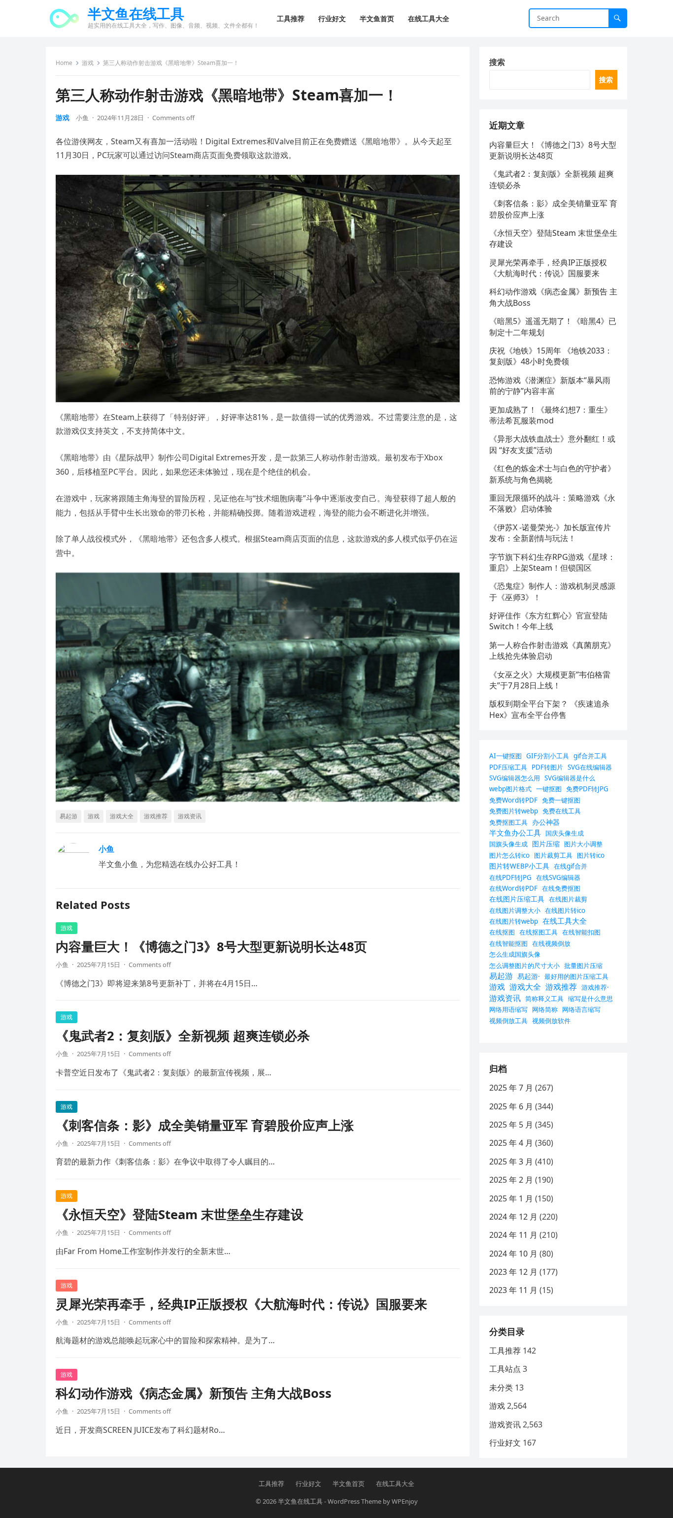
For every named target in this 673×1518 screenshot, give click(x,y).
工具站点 (505, 1368)
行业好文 (505, 1442)
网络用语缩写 (508, 1009)
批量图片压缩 (583, 965)
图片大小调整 (583, 844)
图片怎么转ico (509, 855)
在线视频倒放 (551, 943)
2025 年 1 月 (511, 1198)
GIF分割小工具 (547, 755)
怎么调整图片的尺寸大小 (524, 965)
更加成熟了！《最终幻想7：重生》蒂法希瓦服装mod (550, 415)
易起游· (528, 976)
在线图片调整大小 (514, 910)
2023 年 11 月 (513, 1290)
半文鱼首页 (349, 1483)
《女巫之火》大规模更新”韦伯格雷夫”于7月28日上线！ (549, 680)
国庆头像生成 (564, 833)
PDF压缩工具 (508, 767)
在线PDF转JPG (510, 877)
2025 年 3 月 (511, 1161)
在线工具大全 (564, 921)
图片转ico (591, 855)
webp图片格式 (510, 788)
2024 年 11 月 (513, 1234)
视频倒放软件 (551, 1020)
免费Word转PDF (513, 800)
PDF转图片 (547, 767)
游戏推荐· (595, 987)
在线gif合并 (570, 866)
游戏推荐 (156, 816)
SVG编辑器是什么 (569, 778)
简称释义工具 (544, 998)
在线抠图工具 (538, 932)
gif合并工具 (590, 755)
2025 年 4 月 (511, 1142)
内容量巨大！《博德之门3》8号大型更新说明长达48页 (211, 946)
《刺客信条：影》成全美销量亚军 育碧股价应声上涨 (205, 1125)
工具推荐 (505, 1350)
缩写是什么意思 (590, 998)
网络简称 (545, 1009)
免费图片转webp (513, 811)
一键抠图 (549, 788)
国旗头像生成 (508, 844)
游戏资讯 (190, 816)
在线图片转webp (513, 921)
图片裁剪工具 (553, 855)
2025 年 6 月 (511, 1106)
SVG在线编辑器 (590, 767)
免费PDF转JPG (587, 788)
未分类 (501, 1387)
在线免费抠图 (561, 888)
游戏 (88, 63)
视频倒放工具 (508, 1020)
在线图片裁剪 (568, 899)
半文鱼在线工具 (136, 13)
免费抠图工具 (508, 822)
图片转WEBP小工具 (519, 866)
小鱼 (82, 117)
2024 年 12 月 (513, 1216)
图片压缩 (546, 843)
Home (64, 63)
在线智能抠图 (508, 943)
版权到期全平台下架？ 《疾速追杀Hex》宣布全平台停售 (549, 709)
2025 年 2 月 (511, 1179)
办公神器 (546, 822)
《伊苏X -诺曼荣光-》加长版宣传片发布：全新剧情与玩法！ (550, 533)
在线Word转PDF (513, 888)
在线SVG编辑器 (558, 877)
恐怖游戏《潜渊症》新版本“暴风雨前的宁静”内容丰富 (549, 385)
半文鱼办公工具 (515, 833)
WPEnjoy (405, 1501)
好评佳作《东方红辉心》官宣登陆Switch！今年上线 (548, 621)
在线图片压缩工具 (516, 899)
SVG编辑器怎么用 (514, 778)
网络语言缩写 (581, 1009)
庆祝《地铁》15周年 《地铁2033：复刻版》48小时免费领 (550, 356)
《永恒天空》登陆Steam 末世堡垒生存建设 (179, 1214)
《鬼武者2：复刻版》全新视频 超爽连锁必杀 (183, 1035)
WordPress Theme (354, 1501)
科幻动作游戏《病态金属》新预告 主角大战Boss (194, 1393)
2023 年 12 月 (513, 1271)
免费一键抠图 (561, 800)
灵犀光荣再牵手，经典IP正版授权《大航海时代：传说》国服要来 (241, 1304)
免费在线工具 (561, 811)
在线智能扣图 (581, 932)
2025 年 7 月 (511, 1087)
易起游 (68, 816)
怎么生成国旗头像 (514, 954)
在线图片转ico (565, 910)
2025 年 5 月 (511, 1124)
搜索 (497, 62)
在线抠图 (502, 932)
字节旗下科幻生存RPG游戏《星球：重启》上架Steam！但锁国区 (552, 562)
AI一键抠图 (505, 755)
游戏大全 (122, 816)
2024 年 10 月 (513, 1253)
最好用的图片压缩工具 (576, 976)
